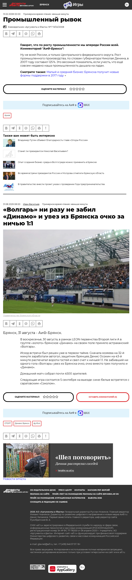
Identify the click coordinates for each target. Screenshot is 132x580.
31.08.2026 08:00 (11, 204)
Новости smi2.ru (14, 479)
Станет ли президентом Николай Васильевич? (43, 151)
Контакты (79, 490)
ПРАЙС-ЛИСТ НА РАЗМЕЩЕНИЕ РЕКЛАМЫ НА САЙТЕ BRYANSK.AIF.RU (85, 494)
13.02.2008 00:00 (11, 14)
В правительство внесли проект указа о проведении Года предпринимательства (61, 184)
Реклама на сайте (40, 494)
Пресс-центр (65, 490)
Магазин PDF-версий (99, 490)
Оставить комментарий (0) (103, 397)
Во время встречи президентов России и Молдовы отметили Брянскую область (61, 173)
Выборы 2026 (95, 498)
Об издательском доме (43, 490)
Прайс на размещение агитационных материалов (57, 498)
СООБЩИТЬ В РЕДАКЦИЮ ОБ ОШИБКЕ (49, 502)
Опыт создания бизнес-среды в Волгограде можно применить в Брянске (57, 162)
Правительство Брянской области (21, 315)
